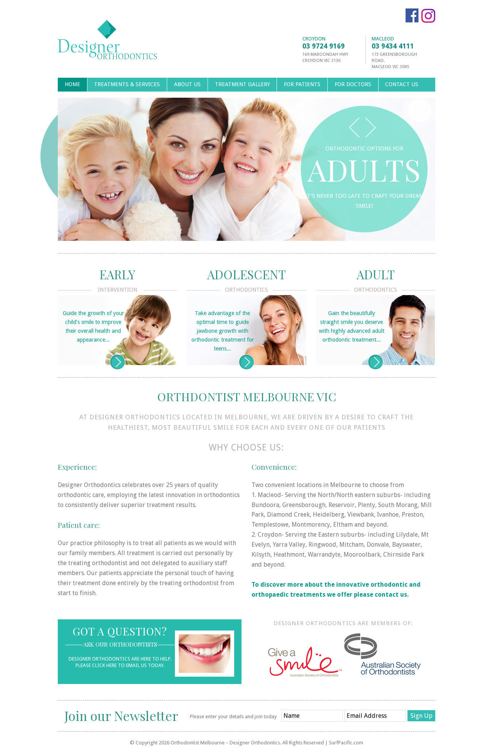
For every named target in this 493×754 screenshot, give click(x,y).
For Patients (302, 84)
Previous (354, 127)
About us (187, 84)
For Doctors (353, 84)
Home (72, 84)
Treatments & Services (127, 84)
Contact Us (401, 84)
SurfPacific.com (346, 743)
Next (370, 127)
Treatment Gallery (242, 84)
